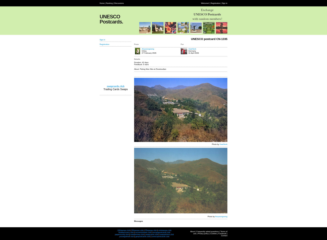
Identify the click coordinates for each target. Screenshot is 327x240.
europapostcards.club (161, 232)
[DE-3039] (183, 33)
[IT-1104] (170, 33)
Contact (224, 236)
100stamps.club (123, 230)
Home (102, 3)
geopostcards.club (142, 236)
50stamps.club (137, 230)
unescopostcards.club (160, 236)
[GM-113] (196, 33)
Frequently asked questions (207, 231)
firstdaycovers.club (126, 232)
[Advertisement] (116, 66)
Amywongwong (148, 49)
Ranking (109, 3)
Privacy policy (203, 233)
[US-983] (209, 33)
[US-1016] (221, 33)
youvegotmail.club (126, 236)
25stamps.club (151, 230)
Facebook (222, 233)
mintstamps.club (164, 230)
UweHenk (192, 49)
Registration (215, 3)
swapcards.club (115, 86)
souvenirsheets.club (143, 232)
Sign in (224, 3)
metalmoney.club (137, 234)
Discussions (119, 3)
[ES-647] (145, 33)
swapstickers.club (167, 234)
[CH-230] (158, 33)
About (192, 231)
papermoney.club (122, 234)
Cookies (213, 233)
